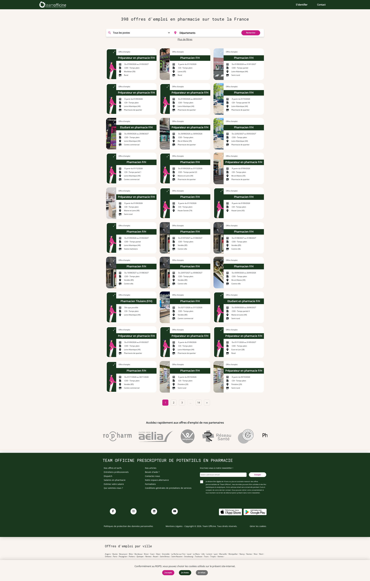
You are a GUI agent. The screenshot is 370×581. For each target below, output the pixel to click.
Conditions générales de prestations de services (168, 488)
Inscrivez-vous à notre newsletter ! (216, 468)
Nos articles (150, 468)
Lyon (216, 554)
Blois (131, 554)
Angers (108, 554)
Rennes (148, 556)
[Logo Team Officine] (56, 4)
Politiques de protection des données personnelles (128, 526)
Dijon (158, 554)
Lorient (209, 554)
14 (198, 402)
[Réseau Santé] (207, 436)
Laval (189, 554)
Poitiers (132, 556)
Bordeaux (138, 554)
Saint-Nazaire (176, 556)
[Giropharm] (105, 436)
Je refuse (201, 572)
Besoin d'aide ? (152, 472)
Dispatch (108, 476)
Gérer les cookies (258, 526)
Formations (150, 484)
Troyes (213, 556)
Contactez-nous (152, 476)
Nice (255, 554)
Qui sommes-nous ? (113, 488)
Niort (261, 554)
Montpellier (233, 554)
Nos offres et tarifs (113, 468)
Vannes (220, 556)
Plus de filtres (185, 39)
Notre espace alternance (157, 480)
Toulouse (198, 556)
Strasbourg (188, 556)
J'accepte (168, 572)
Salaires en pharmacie (114, 480)
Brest (146, 554)
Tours (206, 556)
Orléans (108, 556)
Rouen (155, 556)
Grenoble (166, 554)
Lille (203, 554)
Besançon (123, 554)
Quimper (140, 556)
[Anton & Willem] (237, 436)
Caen (152, 554)
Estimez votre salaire (114, 484)
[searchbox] (208, 32)
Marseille (223, 554)
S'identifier (302, 4)
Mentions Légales (174, 526)
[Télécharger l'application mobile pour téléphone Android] (255, 511)
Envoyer (257, 474)
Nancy (242, 554)
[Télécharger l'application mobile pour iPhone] (230, 511)
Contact (321, 4)
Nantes (249, 554)
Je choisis (185, 572)
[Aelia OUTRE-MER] (147, 436)
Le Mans (196, 554)
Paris (115, 556)
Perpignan (123, 556)
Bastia (115, 554)
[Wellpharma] (178, 436)
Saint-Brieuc (165, 556)
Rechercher (250, 32)
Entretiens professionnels (116, 472)
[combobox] (205, 33)
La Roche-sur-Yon (178, 554)
